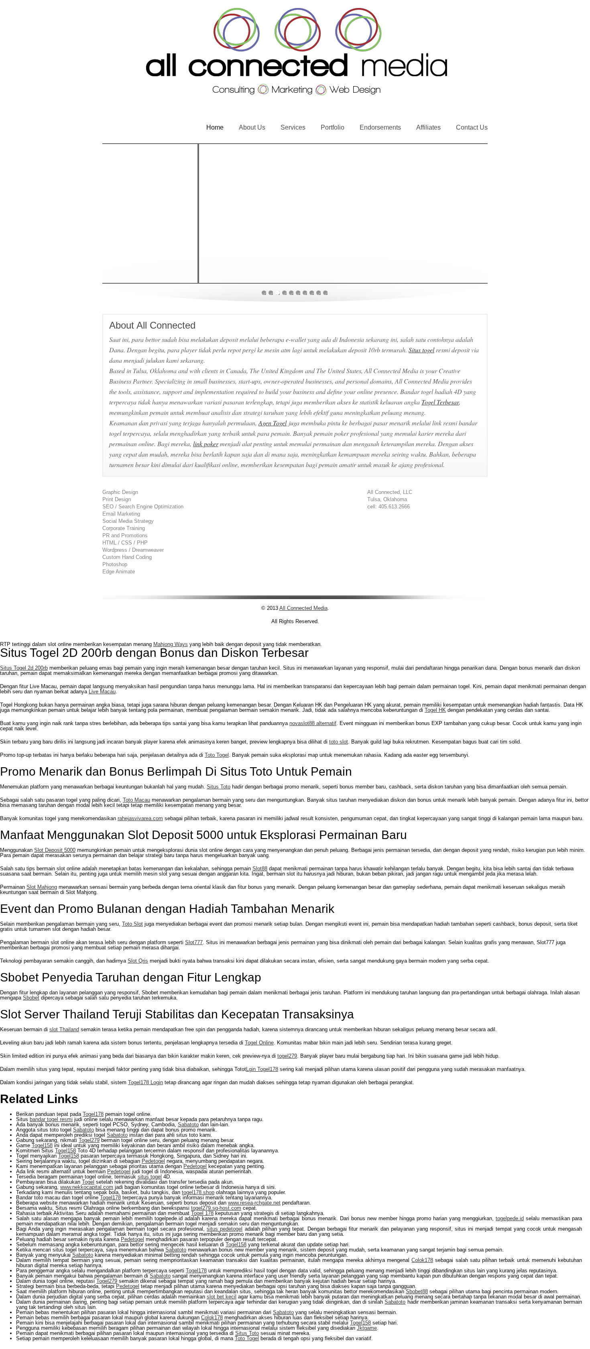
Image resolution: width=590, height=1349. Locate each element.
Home (215, 127)
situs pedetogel (224, 1229)
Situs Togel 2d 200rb (24, 668)
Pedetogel (153, 1161)
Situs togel (421, 349)
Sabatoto (188, 1124)
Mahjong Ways (170, 644)
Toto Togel (217, 755)
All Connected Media (303, 608)
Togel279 (89, 1140)
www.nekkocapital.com (86, 1187)
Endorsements (380, 127)
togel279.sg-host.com (216, 1208)
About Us (252, 127)
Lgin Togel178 (262, 1069)
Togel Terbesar (440, 402)
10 (325, 293)
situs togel (150, 1177)
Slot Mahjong (41, 887)
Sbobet (31, 998)
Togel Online (259, 1043)
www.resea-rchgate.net (254, 1203)
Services (293, 127)
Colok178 (422, 1260)
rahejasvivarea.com (140, 818)
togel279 (287, 1056)
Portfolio (332, 127)
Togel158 (42, 1145)
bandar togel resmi (51, 1119)
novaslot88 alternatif (312, 723)
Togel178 (93, 1114)
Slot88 (259, 868)
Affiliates (428, 127)
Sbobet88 (417, 1291)
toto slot (338, 742)
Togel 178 (202, 1213)
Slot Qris (138, 961)
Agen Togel (272, 423)
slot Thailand (64, 1029)
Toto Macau (136, 800)
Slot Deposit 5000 (54, 850)
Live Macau (102, 692)
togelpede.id (510, 1218)
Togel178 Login (145, 1082)
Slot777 (194, 942)
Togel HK (435, 710)
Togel (88, 1182)
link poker (205, 443)
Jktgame (367, 1328)
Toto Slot (132, 924)
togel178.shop (198, 1192)
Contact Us (472, 127)
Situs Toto (218, 787)
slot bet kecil (221, 1297)
